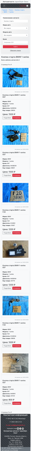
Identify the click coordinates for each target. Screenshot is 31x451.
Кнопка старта (19, 10)
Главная (4, 10)
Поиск (11, 10)
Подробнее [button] (7, 118)
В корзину (16, 118)
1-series (11, 12)
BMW (5, 12)
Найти (15, 47)
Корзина (24, 6)
